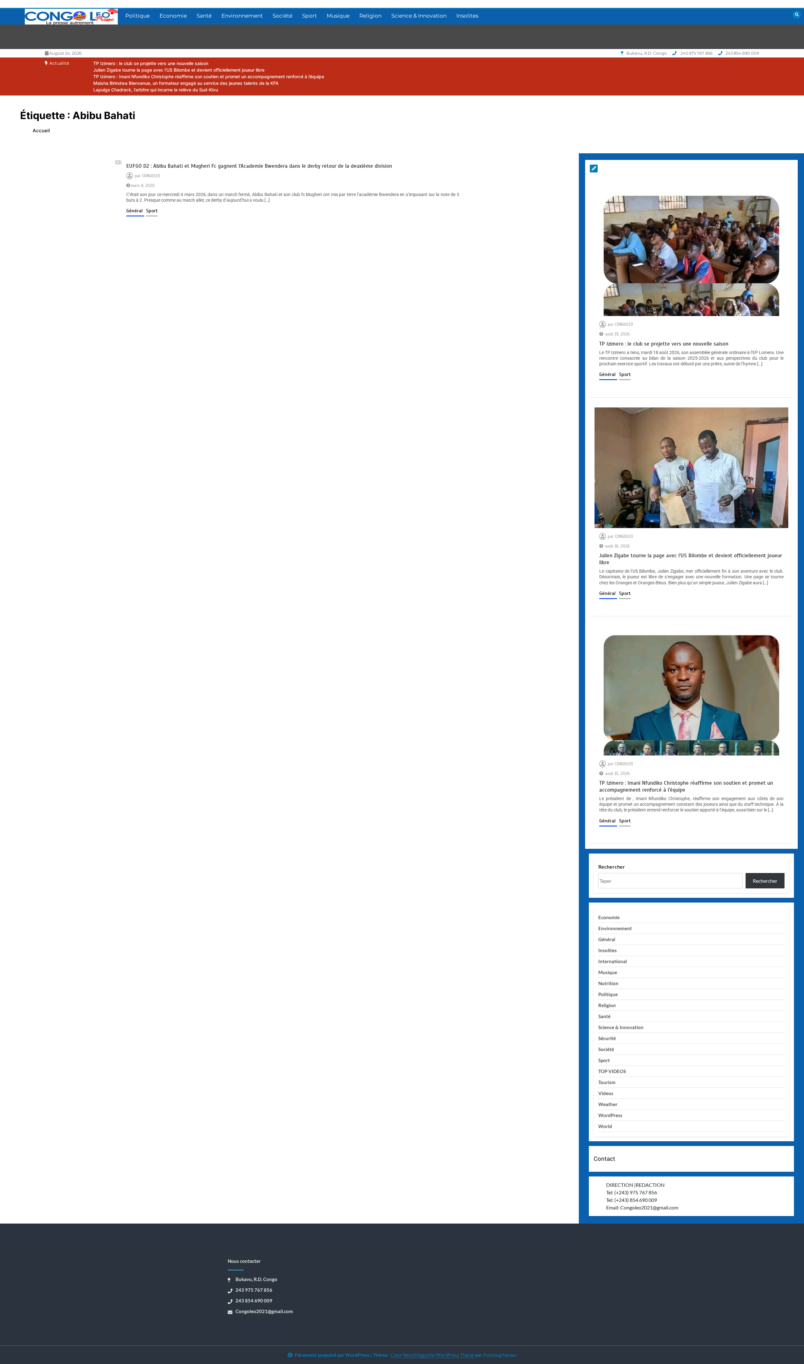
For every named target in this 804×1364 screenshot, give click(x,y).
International (612, 961)
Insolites (467, 16)
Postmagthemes (500, 1355)
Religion (370, 16)
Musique (338, 16)
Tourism (607, 1082)
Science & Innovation (419, 16)
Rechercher (611, 867)
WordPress (610, 1115)
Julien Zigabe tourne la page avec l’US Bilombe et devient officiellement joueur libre (178, 70)
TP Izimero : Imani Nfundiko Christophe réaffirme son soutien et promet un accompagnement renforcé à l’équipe (208, 76)
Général (135, 211)
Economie (173, 16)
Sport (309, 16)
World (605, 1126)
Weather (607, 1104)
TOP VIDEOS (612, 1071)
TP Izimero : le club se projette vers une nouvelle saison (150, 63)
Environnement (242, 16)
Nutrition (608, 983)
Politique (137, 16)
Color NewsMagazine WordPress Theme (432, 1355)
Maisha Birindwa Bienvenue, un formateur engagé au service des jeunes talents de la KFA (186, 83)
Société (282, 16)
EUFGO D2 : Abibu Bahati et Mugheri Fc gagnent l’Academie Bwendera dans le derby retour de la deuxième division (259, 166)
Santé (204, 16)
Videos (605, 1093)
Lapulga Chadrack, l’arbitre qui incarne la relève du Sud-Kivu (155, 89)
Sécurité (607, 1038)
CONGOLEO (151, 175)
